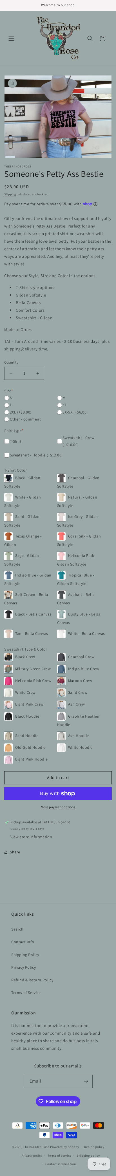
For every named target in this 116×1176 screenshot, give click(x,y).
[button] (11, 38)
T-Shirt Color (15, 470)
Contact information (60, 1164)
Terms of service (59, 1155)
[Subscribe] (86, 1081)
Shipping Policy (25, 954)
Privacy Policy (23, 967)
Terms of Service (26, 992)
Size (8, 390)
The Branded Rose (36, 1147)
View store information (31, 836)
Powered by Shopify (64, 1147)
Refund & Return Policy (32, 979)
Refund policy (94, 1147)
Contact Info (22, 941)
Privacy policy (31, 1155)
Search (17, 929)
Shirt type (14, 430)
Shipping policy (88, 1155)
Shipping (10, 194)
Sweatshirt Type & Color (25, 649)
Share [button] (15, 852)
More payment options (58, 807)
